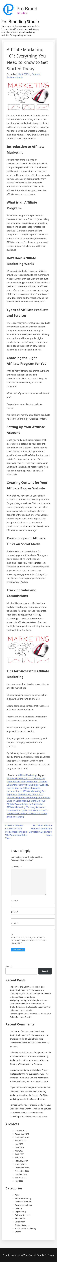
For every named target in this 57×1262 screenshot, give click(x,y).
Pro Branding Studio (20, 21)
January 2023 (21, 1164)
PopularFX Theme (45, 1255)
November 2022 (22, 1171)
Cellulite (18, 1208)
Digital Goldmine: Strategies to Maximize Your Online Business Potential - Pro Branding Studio (30, 1091)
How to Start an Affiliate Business (23, 788)
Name (14, 901)
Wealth (18, 1231)
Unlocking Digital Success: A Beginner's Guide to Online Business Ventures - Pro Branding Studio (30, 1056)
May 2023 (19, 1151)
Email (14, 912)
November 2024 (22, 1137)
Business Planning (23, 1201)
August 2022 (20, 1177)
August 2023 (20, 1140)
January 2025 (21, 1130)
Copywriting (20, 1211)
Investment (20, 1221)
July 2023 (19, 1144)
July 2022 (19, 1181)
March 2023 (20, 1157)
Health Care (20, 1218)
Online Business (22, 1225)
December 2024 (22, 1134)
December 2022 (22, 1167)
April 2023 (19, 1154)
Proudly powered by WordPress (19, 1255)
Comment (16, 866)
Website (15, 923)
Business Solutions (23, 1205)
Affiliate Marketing (27, 775)
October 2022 (21, 1174)
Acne (17, 1195)
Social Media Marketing (25, 1228)
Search (8, 966)
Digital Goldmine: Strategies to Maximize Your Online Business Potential (29, 1043)
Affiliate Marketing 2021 (19, 778)
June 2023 (19, 1147)
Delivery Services (22, 1215)
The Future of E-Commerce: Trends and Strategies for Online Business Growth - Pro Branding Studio (29, 1035)
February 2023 (21, 1161)
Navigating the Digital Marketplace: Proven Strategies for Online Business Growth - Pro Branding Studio (29, 1074)
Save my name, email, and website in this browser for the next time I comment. (28, 940)
